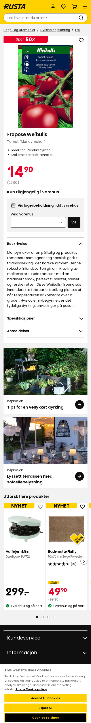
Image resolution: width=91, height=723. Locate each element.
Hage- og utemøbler (19, 30)
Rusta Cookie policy (31, 689)
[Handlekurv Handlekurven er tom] (74, 6)
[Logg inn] (53, 6)
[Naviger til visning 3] (48, 617)
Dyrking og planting (55, 30)
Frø (77, 30)
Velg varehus (22, 214)
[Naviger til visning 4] (54, 617)
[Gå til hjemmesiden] (15, 6)
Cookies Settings (45, 717)
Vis (74, 222)
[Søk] (82, 17)
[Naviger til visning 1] (37, 617)
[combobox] (41, 17)
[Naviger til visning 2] (43, 617)
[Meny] (85, 6)
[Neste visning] (83, 561)
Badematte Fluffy (65, 554)
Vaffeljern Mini (18, 554)
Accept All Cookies (45, 698)
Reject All (45, 708)
